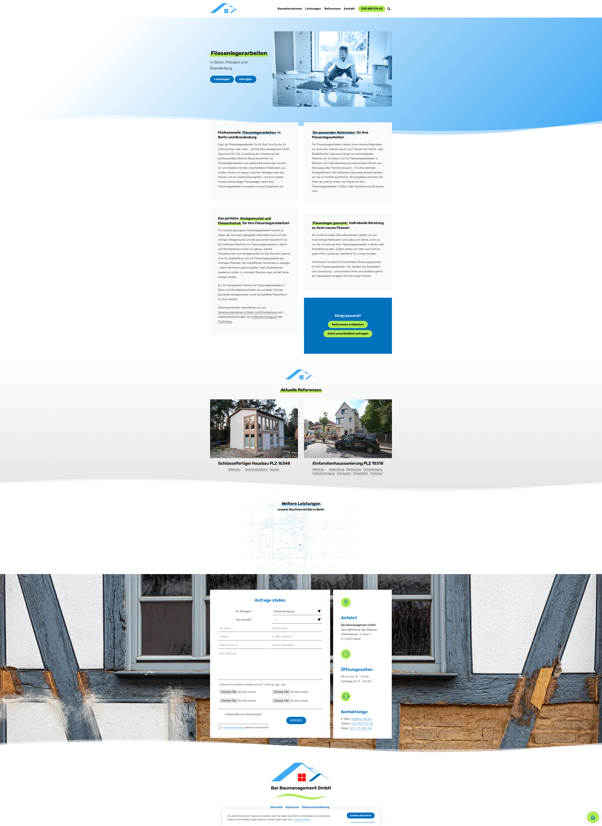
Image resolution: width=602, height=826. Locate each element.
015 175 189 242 (360, 728)
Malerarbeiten (360, 473)
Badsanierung (336, 469)
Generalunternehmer (256, 469)
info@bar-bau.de (360, 719)
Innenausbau (344, 473)
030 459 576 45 (372, 8)
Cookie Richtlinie (302, 819)
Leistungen (313, 8)
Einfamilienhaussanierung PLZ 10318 (348, 463)
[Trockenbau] (301, 534)
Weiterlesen (301, 560)
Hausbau (274, 469)
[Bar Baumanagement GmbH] (225, 11)
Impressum (292, 807)
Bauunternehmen (290, 8)
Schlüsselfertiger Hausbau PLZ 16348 (254, 463)
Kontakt (349, 8)
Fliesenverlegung (372, 469)
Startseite (276, 807)
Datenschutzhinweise (234, 727)
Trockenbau (225, 321)
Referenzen (332, 8)
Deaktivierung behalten (363, 822)
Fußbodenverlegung (263, 317)
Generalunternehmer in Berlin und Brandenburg (247, 312)
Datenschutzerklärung (315, 807)
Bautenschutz (353, 469)
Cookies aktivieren (361, 815)
